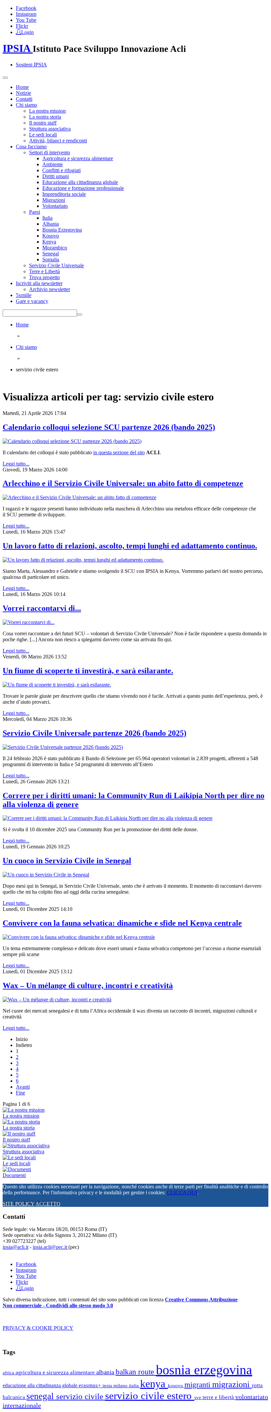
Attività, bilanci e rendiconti (58, 140)
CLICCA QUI (182, 1192)
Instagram (26, 14)
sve (198, 1397)
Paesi (34, 212)
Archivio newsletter (49, 289)
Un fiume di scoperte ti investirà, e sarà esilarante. (88, 670)
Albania (50, 224)
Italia (47, 218)
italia (134, 1385)
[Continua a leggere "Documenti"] (17, 1169)
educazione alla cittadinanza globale (41, 1385)
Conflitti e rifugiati (61, 170)
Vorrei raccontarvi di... (42, 608)
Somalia (50, 259)
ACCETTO (47, 1204)
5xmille (23, 295)
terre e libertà (219, 1397)
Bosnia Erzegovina (62, 230)
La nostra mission (47, 111)
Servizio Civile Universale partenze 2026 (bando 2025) (94, 733)
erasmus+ (90, 1385)
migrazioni (232, 1384)
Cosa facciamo (31, 146)
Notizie (23, 93)
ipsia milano (115, 1385)
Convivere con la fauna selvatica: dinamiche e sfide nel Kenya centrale (122, 923)
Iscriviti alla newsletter (39, 283)
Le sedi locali (43, 134)
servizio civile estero (149, 1395)
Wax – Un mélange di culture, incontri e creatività (88, 985)
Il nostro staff (43, 123)
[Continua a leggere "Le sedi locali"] (19, 1157)
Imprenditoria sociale (64, 194)
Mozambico (54, 247)
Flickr (22, 26)
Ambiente (52, 164)
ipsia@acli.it (15, 1247)
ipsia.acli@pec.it (50, 1247)
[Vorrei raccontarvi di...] (29, 622)
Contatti (24, 99)
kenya (154, 1384)
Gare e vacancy (32, 301)
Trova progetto (44, 277)
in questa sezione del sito (119, 452)
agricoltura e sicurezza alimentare (56, 1372)
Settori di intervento (49, 152)
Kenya (49, 241)
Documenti (14, 1175)
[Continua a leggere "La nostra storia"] (21, 1122)
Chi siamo (26, 105)
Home (22, 87)
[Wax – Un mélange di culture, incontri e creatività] (57, 999)
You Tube (26, 20)
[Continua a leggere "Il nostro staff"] (19, 1133)
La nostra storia (45, 117)
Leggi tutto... (16, 463)
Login (27, 31)
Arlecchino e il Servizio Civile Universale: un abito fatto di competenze (123, 483)
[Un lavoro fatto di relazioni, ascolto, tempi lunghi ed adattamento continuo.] (83, 560)
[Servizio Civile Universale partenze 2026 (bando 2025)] (63, 747)
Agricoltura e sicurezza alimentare (77, 158)
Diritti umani (55, 176)
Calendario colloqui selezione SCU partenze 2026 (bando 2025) (109, 427)
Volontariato (55, 206)
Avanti (23, 1087)
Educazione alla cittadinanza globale (80, 182)
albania (106, 1372)
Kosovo (50, 236)
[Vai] (79, 315)
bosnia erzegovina (204, 1369)
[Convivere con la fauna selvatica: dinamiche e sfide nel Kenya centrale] (79, 937)
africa (9, 1372)
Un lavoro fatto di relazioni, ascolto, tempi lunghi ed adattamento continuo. (130, 545)
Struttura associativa (50, 128)
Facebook (26, 8)
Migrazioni (53, 200)
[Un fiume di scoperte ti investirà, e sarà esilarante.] (57, 684)
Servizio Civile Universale (56, 265)
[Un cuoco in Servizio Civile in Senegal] (46, 874)
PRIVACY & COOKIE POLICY (38, 1328)
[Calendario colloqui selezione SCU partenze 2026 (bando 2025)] (72, 441)
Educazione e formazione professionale (83, 188)
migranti (198, 1385)
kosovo (176, 1385)
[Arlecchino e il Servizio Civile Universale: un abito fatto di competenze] (79, 497)
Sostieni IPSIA (31, 64)
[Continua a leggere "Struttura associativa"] (26, 1145)
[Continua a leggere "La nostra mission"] (24, 1110)
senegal (41, 1396)
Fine (20, 1093)
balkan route (136, 1371)
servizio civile (80, 1396)
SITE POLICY (18, 1204)
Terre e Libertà (44, 271)
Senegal (50, 253)
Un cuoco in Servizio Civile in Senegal (67, 860)
